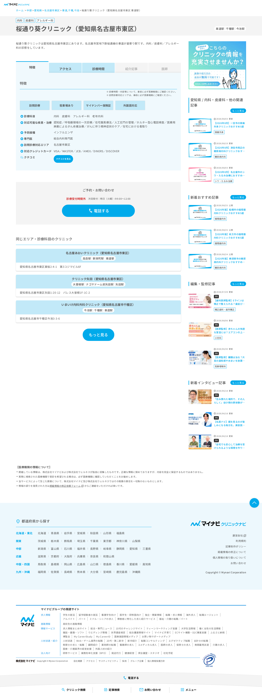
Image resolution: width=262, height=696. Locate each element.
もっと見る (98, 334)
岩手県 (68, 533)
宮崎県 (107, 572)
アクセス (65, 68)
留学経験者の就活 (88, 614)
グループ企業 (137, 660)
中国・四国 (23, 564)
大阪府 (68, 556)
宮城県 (81, 533)
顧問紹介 (93, 644)
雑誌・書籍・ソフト (73, 632)
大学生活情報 (188, 628)
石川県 (68, 549)
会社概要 (77, 660)
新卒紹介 (132, 640)
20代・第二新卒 (115, 640)
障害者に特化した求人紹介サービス (136, 618)
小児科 (218, 337)
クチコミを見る (63, 158)
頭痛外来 (219, 132)
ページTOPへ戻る (254, 503)
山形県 (107, 533)
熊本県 (81, 572)
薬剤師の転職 (108, 644)
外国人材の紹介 (103, 648)
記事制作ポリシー (236, 546)
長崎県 (68, 572)
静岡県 (120, 549)
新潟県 (42, 549)
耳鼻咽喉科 (220, 366)
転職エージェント (208, 614)
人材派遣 (68, 640)
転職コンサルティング (153, 640)
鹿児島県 (122, 572)
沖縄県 (136, 572)
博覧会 (66, 636)
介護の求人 (219, 644)
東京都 (107, 541)
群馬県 (68, 541)
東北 (30, 533)
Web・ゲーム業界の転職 (89, 640)
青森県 (55, 533)
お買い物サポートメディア (156, 636)
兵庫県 (81, 556)
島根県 (55, 564)
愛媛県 (133, 564)
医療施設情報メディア (126, 636)
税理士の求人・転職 (73, 644)
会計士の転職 (201, 640)
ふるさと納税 (217, 632)
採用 (124, 660)
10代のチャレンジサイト (129, 628)
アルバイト (69, 618)
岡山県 (68, 564)
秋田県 (94, 533)
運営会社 (237, 535)
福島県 (120, 533)
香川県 (120, 564)
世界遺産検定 (118, 632)
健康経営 (129, 653)
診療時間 (98, 68)
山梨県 (136, 541)
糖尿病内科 (220, 156)
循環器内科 (220, 218)
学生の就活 (69, 614)
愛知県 (133, 549)
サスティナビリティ (108, 660)
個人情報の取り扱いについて (229, 557)
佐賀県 (55, 572)
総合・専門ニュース (101, 628)
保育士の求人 (183, 644)
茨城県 (42, 541)
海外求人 (191, 614)
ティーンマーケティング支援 (161, 628)
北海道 (20, 533)
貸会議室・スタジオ (149, 653)
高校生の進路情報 (72, 623)
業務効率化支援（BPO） (94, 653)
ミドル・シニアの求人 (101, 618)
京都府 (55, 556)
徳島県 (107, 564)
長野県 (94, 549)
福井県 (81, 549)
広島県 (81, 564)
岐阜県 (107, 549)
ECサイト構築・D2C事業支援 (190, 632)
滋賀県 (42, 556)
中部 (18, 549)
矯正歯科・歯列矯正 (225, 309)
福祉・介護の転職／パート (173, 618)
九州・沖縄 (23, 572)
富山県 (55, 549)
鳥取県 (42, 564)
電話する (101, 210)
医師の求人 (167, 644)
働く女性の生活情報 (210, 628)
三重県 (147, 549)
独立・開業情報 (153, 614)
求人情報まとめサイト (75, 628)
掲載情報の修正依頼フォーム (65, 485)
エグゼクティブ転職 (179, 640)
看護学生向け (108, 614)
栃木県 (55, 541)
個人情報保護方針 (156, 660)
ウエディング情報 (97, 632)
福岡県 (42, 572)
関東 (18, 541)
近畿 (18, 556)
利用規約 (241, 541)
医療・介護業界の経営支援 (77, 648)
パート (82, 618)
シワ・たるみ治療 (223, 181)
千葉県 (94, 541)
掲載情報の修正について (232, 552)
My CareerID (103, 636)
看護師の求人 (127, 644)
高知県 (147, 564)
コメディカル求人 (147, 644)
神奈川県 (122, 541)
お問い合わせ (238, 563)
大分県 (94, 572)
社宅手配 (168, 653)
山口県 (94, 564)
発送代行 (116, 653)
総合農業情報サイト (140, 632)
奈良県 (94, 556)
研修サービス (70, 653)
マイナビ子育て (162, 632)
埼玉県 (81, 541)
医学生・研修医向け (130, 614)
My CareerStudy (83, 636)
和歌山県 (108, 556)
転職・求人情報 (174, 614)
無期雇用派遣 (202, 644)
